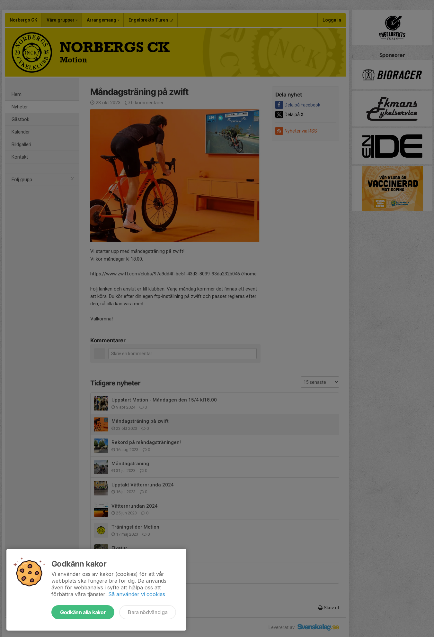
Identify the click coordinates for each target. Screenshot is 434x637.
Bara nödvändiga (147, 612)
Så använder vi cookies (136, 594)
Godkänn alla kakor (83, 612)
